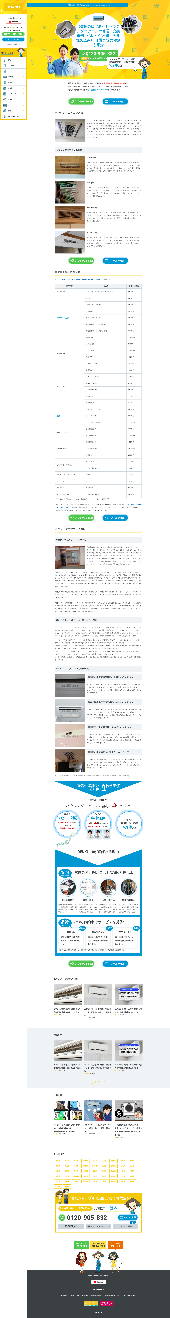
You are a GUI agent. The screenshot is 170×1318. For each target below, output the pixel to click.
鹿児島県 (58, 1186)
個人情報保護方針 (96, 1295)
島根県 (95, 1176)
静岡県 (85, 1171)
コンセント (11, 71)
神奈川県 (95, 1166)
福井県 (132, 1166)
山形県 (104, 1161)
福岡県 (85, 1181)
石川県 (123, 1166)
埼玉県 (67, 1166)
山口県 (123, 1176)
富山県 (113, 1166)
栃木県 (132, 1161)
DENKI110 (71, 4)
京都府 (123, 1171)
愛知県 (95, 1171)
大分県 (123, 1181)
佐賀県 (95, 1181)
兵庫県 (58, 1176)
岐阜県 (76, 1171)
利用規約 (85, 1295)
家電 (9, 111)
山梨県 (58, 1171)
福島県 (113, 1161)
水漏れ (59, 416)
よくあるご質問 (74, 1295)
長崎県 (104, 1181)
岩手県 (76, 1161)
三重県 (104, 1171)
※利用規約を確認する (13, 44)
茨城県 (123, 1161)
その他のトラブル (13, 116)
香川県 (58, 1181)
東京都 (85, 1166)
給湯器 (10, 82)
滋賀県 (113, 1171)
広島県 (113, 1176)
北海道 (58, 1161)
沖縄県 (67, 1186)
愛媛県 (67, 1181)
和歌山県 (76, 1176)
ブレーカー (11, 105)
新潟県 (104, 1166)
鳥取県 (85, 1176)
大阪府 (132, 1171)
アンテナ (11, 99)
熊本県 (113, 1181)
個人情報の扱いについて (112, 1295)
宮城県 (85, 1161)
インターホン (12, 94)
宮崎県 (132, 1181)
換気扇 (10, 88)
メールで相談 (15, 39)
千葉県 (76, 1166)
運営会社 (64, 1295)
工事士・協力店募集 (129, 1295)
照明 (9, 60)
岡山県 (104, 1176)
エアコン (11, 77)
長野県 (67, 1171)
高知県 (76, 1181)
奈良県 (67, 1176)
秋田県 (95, 1161)
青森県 (67, 1161)
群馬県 (58, 1166)
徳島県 (132, 1176)
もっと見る (98, 1082)
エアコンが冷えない (63, 318)
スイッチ (11, 65)
